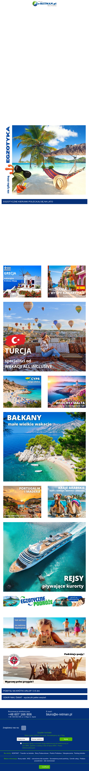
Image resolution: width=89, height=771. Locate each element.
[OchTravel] (23, 704)
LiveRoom (45, 767)
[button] (4, 93)
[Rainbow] (44, 704)
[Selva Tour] (77, 704)
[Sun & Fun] (66, 704)
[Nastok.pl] (55, 704)
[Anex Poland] (33, 704)
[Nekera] (12, 704)
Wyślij (66, 739)
